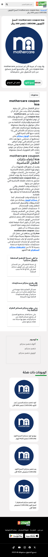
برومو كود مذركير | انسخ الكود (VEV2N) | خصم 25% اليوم (25, 437)
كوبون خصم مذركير (27, 353)
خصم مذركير (30, 348)
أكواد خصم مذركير (28, 344)
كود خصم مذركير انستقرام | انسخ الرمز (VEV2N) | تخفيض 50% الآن (25, 505)
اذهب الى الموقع (13, 83)
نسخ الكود (29, 83)
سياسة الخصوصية (11, 530)
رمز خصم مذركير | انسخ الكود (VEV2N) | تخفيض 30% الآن (25, 470)
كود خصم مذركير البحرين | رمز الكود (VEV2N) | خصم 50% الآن (24, 404)
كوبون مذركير (23, 136)
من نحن (40, 530)
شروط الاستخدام (23, 530)
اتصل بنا (33, 530)
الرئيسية (44, 10)
